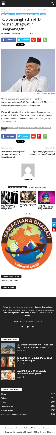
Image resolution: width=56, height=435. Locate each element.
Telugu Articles (43, 203)
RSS (3, 130)
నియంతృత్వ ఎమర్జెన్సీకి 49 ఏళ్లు (28, 205)
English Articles (8, 14)
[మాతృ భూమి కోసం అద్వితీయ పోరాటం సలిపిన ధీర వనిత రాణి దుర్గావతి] (8, 362)
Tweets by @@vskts (9, 280)
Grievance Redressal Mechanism (28, 428)
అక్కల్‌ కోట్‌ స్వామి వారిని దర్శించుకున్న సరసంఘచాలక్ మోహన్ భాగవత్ (31, 372)
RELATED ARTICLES (17, 187)
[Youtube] (33, 327)
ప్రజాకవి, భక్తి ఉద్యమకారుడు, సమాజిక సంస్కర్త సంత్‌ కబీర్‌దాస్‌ (45, 207)
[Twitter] (28, 327)
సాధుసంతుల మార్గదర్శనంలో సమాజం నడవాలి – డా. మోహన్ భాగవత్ (12, 154)
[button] (52, 4)
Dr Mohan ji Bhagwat (27, 128)
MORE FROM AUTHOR (37, 187)
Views (43, 14)
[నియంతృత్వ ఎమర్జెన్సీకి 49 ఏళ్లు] (28, 197)
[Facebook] (23, 327)
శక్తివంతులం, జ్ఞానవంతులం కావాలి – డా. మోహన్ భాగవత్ (42, 153)
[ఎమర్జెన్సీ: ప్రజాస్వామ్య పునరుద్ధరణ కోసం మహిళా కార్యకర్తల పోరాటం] (9, 197)
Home (3, 10)
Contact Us (9, 428)
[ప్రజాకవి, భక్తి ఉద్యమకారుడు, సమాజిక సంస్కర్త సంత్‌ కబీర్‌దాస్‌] (46, 197)
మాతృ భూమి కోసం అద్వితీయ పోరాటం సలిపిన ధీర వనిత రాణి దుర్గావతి (34, 359)
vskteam (7, 33)
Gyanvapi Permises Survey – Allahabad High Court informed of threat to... (35, 346)
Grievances (47, 428)
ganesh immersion (43, 128)
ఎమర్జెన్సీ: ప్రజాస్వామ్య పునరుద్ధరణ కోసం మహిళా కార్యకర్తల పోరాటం (9, 207)
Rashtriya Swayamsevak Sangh (27, 14)
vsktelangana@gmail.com (33, 321)
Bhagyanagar (13, 128)
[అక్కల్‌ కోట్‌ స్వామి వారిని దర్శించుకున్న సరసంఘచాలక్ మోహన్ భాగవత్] (8, 375)
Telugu (4, 398)
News (4, 203)
